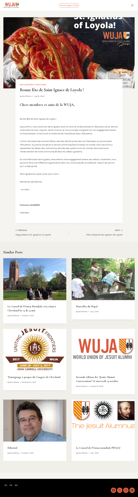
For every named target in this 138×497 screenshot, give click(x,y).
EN (16, 485)
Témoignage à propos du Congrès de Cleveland (34, 377)
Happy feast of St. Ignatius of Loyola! (33, 232)
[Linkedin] (132, 490)
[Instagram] (126, 490)
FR (11, 485)
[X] (119, 490)
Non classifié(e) (27, 85)
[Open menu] (132, 5)
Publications (40, 85)
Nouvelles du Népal (87, 306)
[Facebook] (113, 490)
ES (6, 485)
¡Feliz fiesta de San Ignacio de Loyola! (104, 232)
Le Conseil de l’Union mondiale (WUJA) (98, 448)
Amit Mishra (26, 96)
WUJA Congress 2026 (69, 5)
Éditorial (12, 448)
